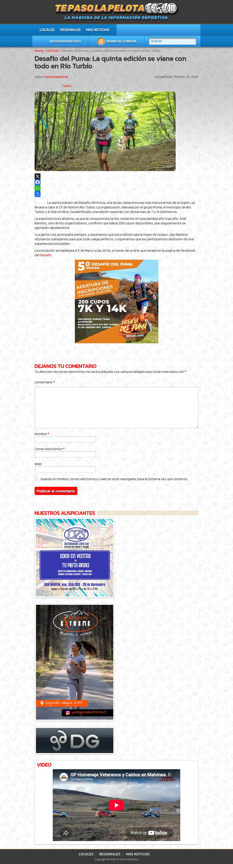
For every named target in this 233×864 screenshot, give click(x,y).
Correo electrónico (50, 449)
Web (38, 464)
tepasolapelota (56, 76)
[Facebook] (116, 182)
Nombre (42, 434)
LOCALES (47, 30)
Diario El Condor (121, 41)
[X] (116, 176)
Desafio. (46, 255)
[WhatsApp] (116, 188)
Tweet (67, 86)
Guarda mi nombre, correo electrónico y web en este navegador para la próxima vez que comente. (114, 479)
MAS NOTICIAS (97, 30)
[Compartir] (116, 194)
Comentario (45, 382)
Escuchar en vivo (65, 41)
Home (39, 50)
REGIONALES (70, 30)
